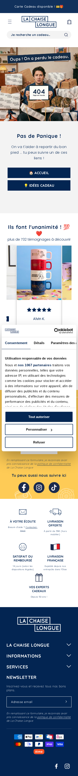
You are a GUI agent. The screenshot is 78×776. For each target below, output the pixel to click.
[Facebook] (23, 487)
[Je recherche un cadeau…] (66, 35)
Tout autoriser (39, 417)
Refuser (39, 442)
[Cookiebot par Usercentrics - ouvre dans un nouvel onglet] (55, 331)
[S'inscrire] (66, 701)
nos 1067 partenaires (34, 365)
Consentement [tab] (16, 343)
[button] (9, 21)
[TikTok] (54, 487)
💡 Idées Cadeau (39, 185)
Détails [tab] (39, 343)
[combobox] (39, 35)
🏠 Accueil (39, 173)
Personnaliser (36, 429)
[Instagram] (39, 487)
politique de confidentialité (54, 463)
